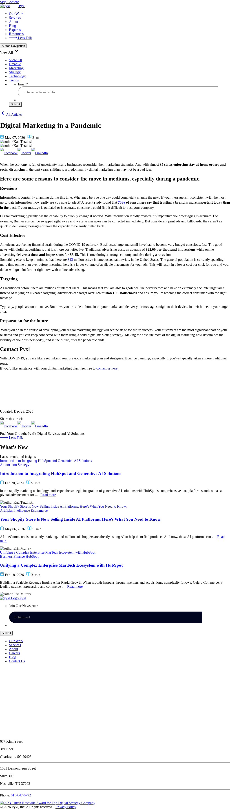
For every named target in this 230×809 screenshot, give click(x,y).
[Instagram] (33, 734)
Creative (15, 64)
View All (15, 60)
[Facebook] (9, 153)
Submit (15, 104)
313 (70, 259)
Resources (16, 34)
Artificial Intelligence (15, 510)
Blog (12, 26)
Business (6, 556)
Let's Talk (24, 38)
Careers (14, 653)
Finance (19, 556)
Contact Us (17, 661)
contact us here (106, 368)
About (13, 22)
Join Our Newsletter (23, 606)
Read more (48, 495)
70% (121, 202)
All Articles (13, 114)
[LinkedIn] (39, 153)
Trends (14, 80)
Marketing (16, 68)
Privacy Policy (65, 807)
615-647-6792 (21, 795)
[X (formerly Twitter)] (102, 699)
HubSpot (32, 556)
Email (23, 84)
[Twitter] (24, 153)
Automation (8, 465)
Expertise (16, 30)
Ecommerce (39, 510)
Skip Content (9, 2)
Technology (17, 76)
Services (15, 18)
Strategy (15, 72)
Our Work (16, 13)
